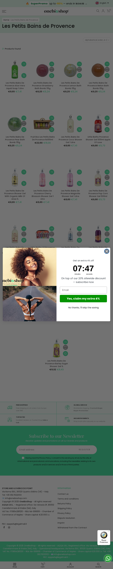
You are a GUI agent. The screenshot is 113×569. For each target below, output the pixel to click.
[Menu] (108, 531)
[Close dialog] (106, 251)
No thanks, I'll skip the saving (83, 307)
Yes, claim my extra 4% (83, 299)
